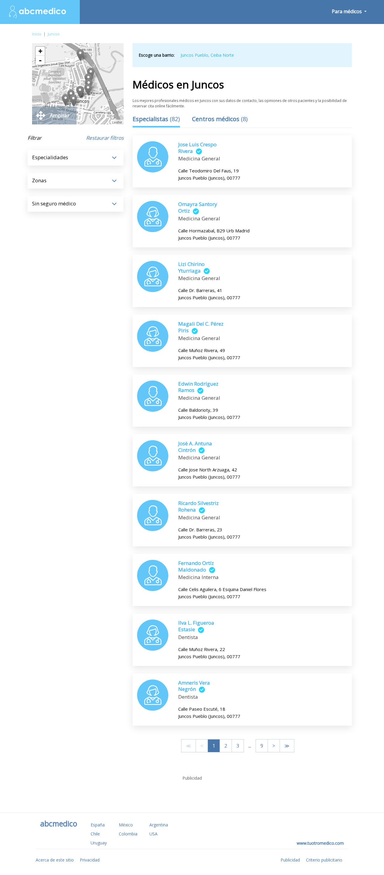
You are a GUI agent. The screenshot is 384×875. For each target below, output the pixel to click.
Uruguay (99, 843)
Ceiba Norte (222, 55)
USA (153, 834)
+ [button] (40, 51)
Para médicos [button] (347, 11)
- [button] (40, 60)
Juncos (54, 34)
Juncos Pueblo (194, 55)
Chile (95, 834)
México (126, 825)
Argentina (158, 825)
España (98, 825)
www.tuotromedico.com (320, 843)
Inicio (36, 34)
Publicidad (290, 860)
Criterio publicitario (324, 860)
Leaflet (117, 122)
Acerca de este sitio (55, 860)
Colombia (128, 834)
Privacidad (90, 860)
